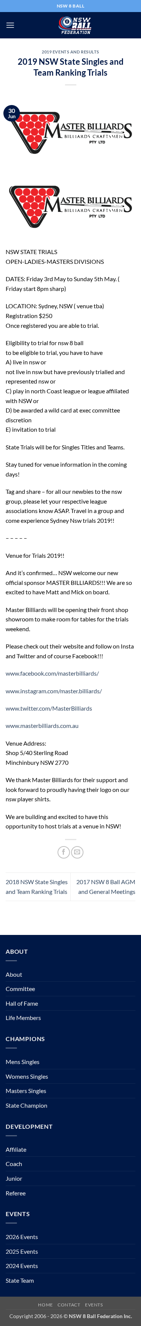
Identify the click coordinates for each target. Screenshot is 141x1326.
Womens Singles (27, 1076)
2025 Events (22, 1251)
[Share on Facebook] (64, 852)
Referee (16, 1193)
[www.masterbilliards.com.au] (70, 205)
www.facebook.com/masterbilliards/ (52, 673)
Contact (69, 1305)
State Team (20, 1280)
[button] (10, 25)
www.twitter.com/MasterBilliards (49, 708)
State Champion (26, 1105)
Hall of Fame (22, 1003)
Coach (14, 1163)
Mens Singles (22, 1061)
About (14, 974)
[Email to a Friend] (77, 852)
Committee (20, 988)
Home (45, 1305)
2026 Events (22, 1236)
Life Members (23, 1017)
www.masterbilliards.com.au (42, 725)
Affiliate (16, 1149)
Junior (14, 1178)
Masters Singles (26, 1090)
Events (94, 1305)
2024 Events (22, 1265)
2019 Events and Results (70, 51)
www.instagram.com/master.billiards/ (54, 690)
